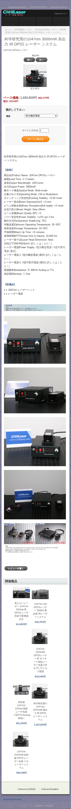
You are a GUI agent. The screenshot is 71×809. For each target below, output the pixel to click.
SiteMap (49, 805)
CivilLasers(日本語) (18, 7)
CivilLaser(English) (38, 7)
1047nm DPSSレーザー (46, 29)
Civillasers (39, 805)
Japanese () (59, 13)
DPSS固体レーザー (23, 29)
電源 (8, 116)
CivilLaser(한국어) (58, 7)
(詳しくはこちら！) (41, 243)
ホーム (8, 29)
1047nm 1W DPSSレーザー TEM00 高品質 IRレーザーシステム (40, 610)
